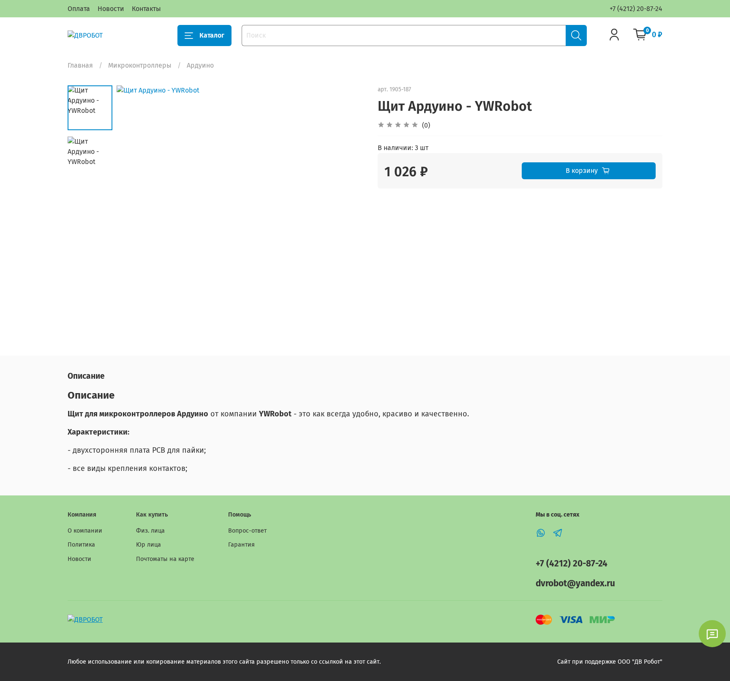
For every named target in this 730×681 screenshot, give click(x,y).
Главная (80, 65)
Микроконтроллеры (140, 65)
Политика (81, 544)
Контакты (146, 9)
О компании (85, 530)
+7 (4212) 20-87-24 (636, 9)
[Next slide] (348, 210)
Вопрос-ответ (247, 530)
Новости (111, 9)
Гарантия (241, 544)
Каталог (211, 35)
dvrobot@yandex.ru (575, 583)
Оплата (79, 9)
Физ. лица (150, 530)
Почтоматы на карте (165, 559)
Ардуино (200, 65)
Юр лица (148, 544)
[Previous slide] (133, 210)
